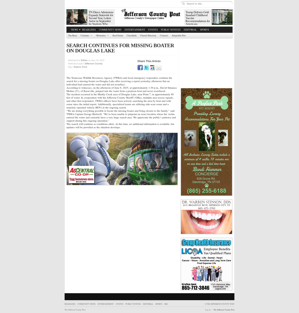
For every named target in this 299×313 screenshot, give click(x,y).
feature (77, 67)
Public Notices (171, 29)
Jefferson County (93, 63)
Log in (208, 309)
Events (153, 29)
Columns (85, 35)
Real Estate (118, 35)
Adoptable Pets (179, 35)
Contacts (164, 35)
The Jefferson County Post (219, 304)
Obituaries (101, 35)
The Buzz (72, 35)
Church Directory (148, 35)
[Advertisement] (207, 62)
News (74, 29)
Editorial (190, 29)
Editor (84, 60)
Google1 (152, 67)
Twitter (146, 67)
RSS (166, 304)
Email (159, 67)
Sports (204, 29)
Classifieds (132, 35)
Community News (110, 29)
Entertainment (135, 29)
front (84, 67)
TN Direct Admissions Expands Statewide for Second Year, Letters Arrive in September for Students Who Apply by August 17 (101, 19)
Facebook (140, 67)
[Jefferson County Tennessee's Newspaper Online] (149, 14)
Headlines (89, 29)
